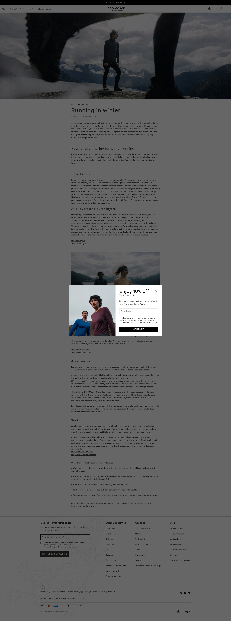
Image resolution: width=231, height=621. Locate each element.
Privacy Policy (128, 322)
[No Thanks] (156, 291)
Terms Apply (139, 304)
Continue (138, 329)
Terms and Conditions (148, 322)
